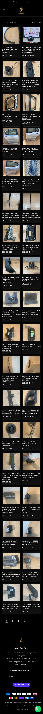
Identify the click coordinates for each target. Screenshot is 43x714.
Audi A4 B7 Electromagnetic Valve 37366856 (10, 116)
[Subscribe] (33, 676)
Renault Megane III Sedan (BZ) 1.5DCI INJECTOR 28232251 (30, 378)
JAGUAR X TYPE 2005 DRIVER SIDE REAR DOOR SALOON (11, 150)
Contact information (22, 709)
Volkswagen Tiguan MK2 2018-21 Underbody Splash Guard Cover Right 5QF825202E (31, 182)
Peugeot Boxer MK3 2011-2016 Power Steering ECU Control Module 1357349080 (31, 510)
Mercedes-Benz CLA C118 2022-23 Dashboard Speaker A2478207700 (31, 312)
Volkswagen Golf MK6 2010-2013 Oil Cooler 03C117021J (29, 443)
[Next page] (36, 621)
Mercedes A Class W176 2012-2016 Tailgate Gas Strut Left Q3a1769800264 (31, 215)
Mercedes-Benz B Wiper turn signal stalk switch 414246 (30, 279)
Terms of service (33, 706)
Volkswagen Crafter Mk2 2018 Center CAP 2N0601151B (10, 443)
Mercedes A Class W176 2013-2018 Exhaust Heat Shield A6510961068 (10, 247)
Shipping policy (22, 706)
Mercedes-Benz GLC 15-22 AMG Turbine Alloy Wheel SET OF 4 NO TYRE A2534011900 (31, 50)
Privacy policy (37, 702)
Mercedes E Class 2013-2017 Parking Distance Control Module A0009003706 (10, 510)
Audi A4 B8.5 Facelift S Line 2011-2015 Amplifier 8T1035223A (10, 346)
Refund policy (11, 706)
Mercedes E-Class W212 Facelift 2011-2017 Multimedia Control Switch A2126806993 (11, 313)
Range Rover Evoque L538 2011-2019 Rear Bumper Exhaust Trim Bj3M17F (31, 411)
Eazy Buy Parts (11, 702)
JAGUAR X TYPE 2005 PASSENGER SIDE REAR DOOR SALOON (30, 150)
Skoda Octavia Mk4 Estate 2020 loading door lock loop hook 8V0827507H (11, 411)
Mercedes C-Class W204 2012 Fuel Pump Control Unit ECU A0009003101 (10, 542)
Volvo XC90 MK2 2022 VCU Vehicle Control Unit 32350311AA (31, 542)
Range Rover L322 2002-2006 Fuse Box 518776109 (31, 345)
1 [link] (6, 621)
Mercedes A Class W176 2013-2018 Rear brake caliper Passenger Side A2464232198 (10, 83)
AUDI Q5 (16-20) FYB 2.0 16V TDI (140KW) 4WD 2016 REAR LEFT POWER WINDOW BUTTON (31, 83)
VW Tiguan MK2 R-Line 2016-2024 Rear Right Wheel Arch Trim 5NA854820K (10, 50)
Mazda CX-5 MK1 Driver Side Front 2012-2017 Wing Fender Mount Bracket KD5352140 (11, 476)
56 (30, 621)
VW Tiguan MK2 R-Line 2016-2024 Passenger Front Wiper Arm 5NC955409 (10, 379)
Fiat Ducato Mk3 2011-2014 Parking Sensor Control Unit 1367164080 (31, 475)
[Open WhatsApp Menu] (38, 709)
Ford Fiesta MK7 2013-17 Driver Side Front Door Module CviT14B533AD (30, 574)
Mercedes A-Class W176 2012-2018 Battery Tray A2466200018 (30, 247)
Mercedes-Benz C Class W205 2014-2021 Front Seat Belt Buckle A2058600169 (10, 280)
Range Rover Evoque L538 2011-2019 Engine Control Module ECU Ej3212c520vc (11, 574)
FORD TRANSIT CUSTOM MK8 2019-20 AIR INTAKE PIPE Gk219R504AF (31, 606)
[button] (4, 10)
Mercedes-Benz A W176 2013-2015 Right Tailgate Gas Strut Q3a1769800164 (11, 215)
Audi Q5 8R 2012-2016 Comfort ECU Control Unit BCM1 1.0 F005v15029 (11, 606)
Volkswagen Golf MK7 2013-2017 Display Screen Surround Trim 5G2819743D (31, 117)
